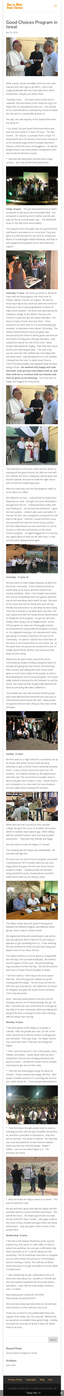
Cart (50, 1379)
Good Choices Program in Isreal (21, 1353)
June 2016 (11, 1365)
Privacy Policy (15, 1379)
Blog (42, 1379)
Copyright (31, 1379)
